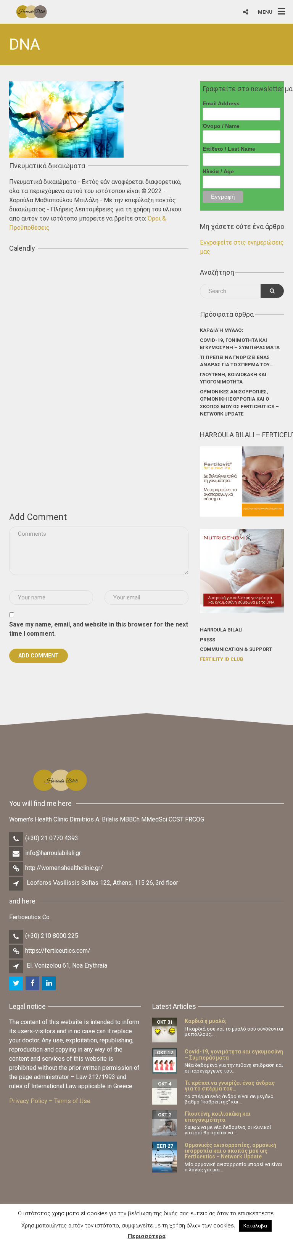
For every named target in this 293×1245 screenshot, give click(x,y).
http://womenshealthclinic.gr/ (64, 867)
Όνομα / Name (221, 126)
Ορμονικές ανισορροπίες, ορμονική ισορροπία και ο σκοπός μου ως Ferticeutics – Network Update (239, 403)
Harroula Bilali (221, 630)
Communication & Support (236, 649)
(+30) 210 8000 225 (51, 935)
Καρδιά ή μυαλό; (221, 330)
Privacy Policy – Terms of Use (49, 1101)
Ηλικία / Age (218, 171)
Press (207, 640)
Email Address (221, 103)
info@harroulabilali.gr (53, 853)
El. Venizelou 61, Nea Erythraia (67, 965)
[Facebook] (33, 983)
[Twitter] (16, 983)
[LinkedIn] (49, 983)
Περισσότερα (147, 1236)
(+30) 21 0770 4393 (51, 838)
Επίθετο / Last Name (229, 149)
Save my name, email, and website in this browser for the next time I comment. (98, 629)
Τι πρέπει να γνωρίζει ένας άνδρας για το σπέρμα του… (237, 361)
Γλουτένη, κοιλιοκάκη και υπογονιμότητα (233, 378)
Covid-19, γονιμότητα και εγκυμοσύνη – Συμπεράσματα (240, 344)
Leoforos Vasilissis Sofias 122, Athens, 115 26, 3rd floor (102, 882)
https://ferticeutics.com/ (57, 950)
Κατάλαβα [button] (255, 1226)
